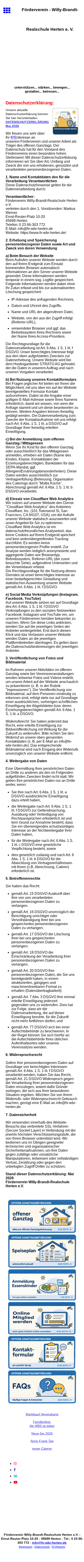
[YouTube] (15, 1482)
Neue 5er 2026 (42, 1433)
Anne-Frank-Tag (42, 1441)
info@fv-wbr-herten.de (49, 1542)
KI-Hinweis (58, 1546)
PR (14, 137)
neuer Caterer (42, 1448)
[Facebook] (15, 1470)
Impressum (25, 1546)
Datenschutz (42, 1546)
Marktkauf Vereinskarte (42, 1414)
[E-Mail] (15, 1476)
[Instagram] (15, 1463)
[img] (42, 61)
